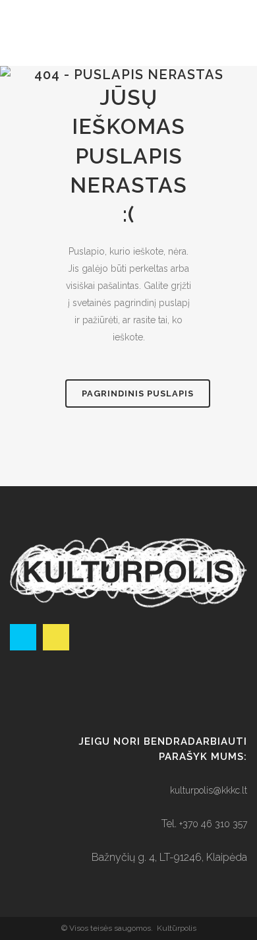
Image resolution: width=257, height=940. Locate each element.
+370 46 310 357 (213, 824)
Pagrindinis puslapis (138, 393)
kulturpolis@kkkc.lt (208, 790)
